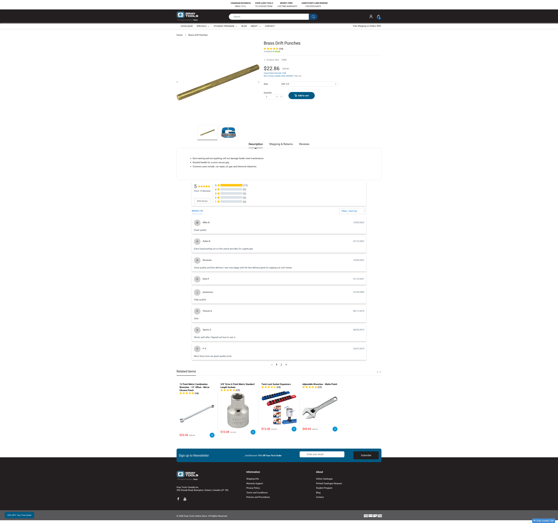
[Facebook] (178, 499)
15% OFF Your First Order (19, 515)
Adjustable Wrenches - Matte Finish (319, 384)
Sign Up (297, 76)
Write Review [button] (202, 201)
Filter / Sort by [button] (349, 211)
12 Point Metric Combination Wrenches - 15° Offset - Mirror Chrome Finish (194, 387)
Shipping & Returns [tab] (281, 144)
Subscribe (366, 455)
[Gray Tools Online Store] (187, 16)
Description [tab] (256, 144)
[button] (272, 364)
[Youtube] (184, 499)
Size (266, 84)
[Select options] (212, 435)
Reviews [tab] (304, 144)
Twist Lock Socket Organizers (276, 384)
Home (180, 35)
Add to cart (303, 95)
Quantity (268, 93)
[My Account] (371, 17)
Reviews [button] (197, 211)
